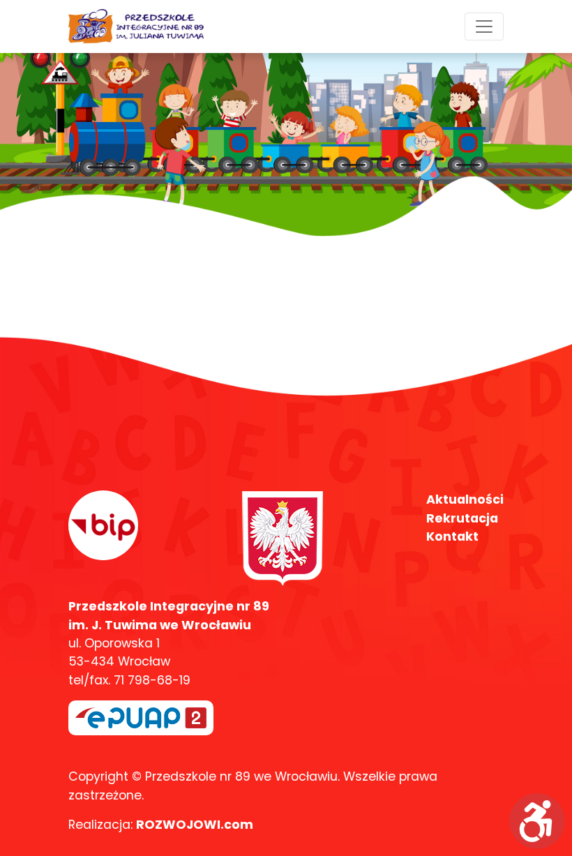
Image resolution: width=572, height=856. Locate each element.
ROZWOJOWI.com (194, 824)
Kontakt (452, 536)
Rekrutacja (462, 518)
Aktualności (465, 499)
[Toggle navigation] (484, 26)
